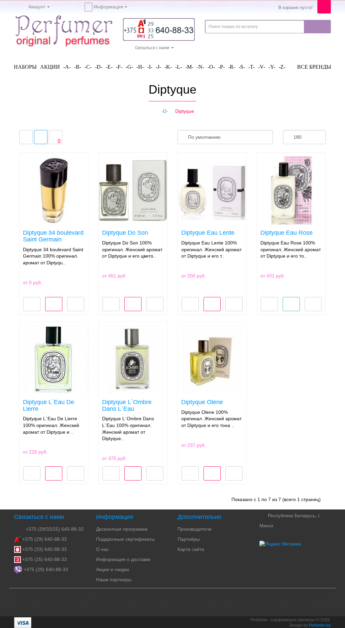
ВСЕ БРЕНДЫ (313, 67)
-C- (88, 67)
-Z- (282, 67)
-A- (67, 67)
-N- (200, 67)
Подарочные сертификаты (125, 539)
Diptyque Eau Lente (207, 232)
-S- (242, 67)
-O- (211, 67)
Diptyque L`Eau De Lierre (48, 405)
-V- (261, 67)
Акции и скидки (112, 569)
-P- (221, 67)
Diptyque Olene (202, 402)
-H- (140, 67)
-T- (251, 67)
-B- (77, 67)
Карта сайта (191, 549)
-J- (158, 67)
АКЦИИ (50, 67)
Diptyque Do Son (125, 232)
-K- (168, 67)
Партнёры (189, 539)
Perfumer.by (320, 625)
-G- (129, 67)
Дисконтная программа (122, 529)
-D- (98, 67)
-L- (178, 67)
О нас (102, 549)
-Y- (272, 67)
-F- (119, 67)
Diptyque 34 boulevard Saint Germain (53, 236)
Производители (195, 529)
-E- (109, 67)
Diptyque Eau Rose (286, 232)
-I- (149, 67)
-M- (189, 67)
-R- (231, 67)
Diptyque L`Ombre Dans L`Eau (127, 405)
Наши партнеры (113, 579)
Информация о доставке (123, 559)
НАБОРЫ (25, 67)
